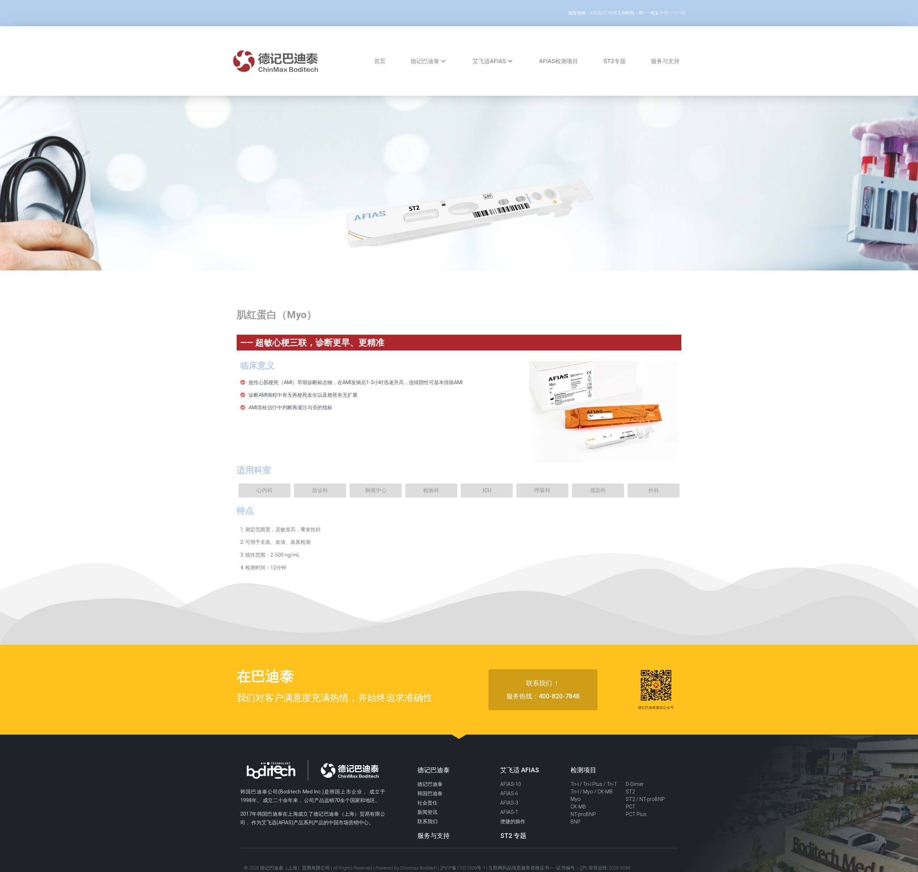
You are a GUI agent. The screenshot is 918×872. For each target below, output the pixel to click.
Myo (576, 799)
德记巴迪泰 (425, 61)
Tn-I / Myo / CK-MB (592, 792)
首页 (379, 61)
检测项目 (583, 770)
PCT (630, 807)
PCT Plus (636, 814)
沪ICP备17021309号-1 (462, 868)
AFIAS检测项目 (558, 61)
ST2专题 (615, 61)
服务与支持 (665, 61)
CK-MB (578, 807)
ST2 (630, 792)
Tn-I (575, 784)
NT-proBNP (583, 814)
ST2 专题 (513, 835)
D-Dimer (635, 784)
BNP (576, 822)
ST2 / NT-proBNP (645, 799)
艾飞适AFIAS (489, 61)
